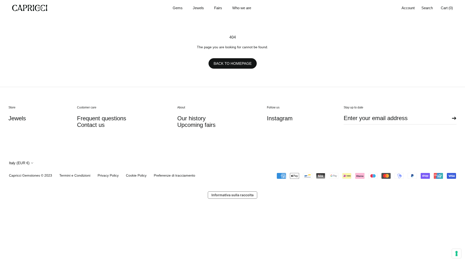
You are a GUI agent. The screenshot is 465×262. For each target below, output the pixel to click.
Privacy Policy (108, 175)
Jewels (198, 8)
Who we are (241, 8)
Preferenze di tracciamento (174, 175)
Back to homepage (233, 63)
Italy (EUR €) (19, 163)
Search (427, 8)
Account (408, 8)
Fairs (218, 8)
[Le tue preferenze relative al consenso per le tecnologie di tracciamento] (456, 253)
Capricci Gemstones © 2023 (30, 175)
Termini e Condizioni (74, 175)
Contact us (91, 125)
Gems (178, 8)
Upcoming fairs (196, 125)
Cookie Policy (136, 175)
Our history (191, 118)
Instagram (280, 118)
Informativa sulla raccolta (232, 195)
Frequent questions (101, 118)
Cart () (447, 8)
